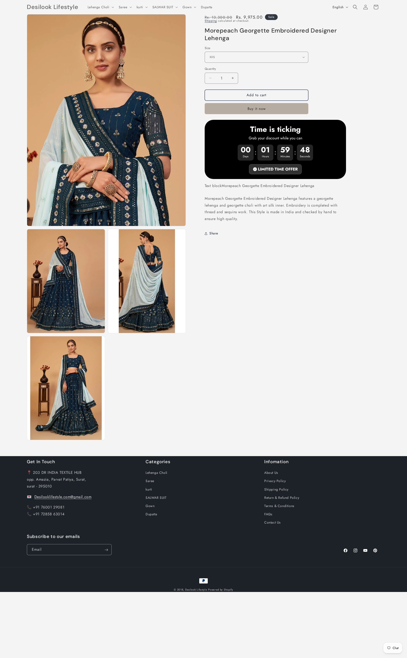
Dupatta (151, 514)
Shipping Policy (276, 489)
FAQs (268, 514)
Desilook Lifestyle (196, 589)
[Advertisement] (141, 625)
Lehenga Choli (156, 472)
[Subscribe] (106, 549)
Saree (150, 481)
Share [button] (213, 233)
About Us (271, 472)
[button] (100, 7)
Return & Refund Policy (281, 497)
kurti (149, 489)
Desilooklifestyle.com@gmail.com (63, 496)
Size (208, 48)
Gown (150, 506)
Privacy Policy (275, 481)
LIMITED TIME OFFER (278, 169)
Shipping (211, 21)
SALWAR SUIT (156, 497)
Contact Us (272, 522)
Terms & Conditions (279, 506)
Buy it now (257, 108)
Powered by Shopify (220, 589)
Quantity (210, 69)
